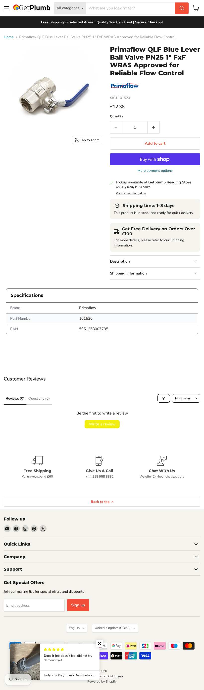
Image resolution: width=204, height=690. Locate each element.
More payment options (155, 171)
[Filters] (163, 398)
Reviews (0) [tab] (15, 398)
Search (102, 671)
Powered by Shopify (102, 681)
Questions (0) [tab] (39, 398)
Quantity (116, 116)
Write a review (102, 424)
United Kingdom (113, 628)
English (74, 628)
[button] (99, 643)
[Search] (182, 8)
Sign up (78, 605)
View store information (131, 193)
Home (9, 37)
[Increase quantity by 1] (154, 127)
